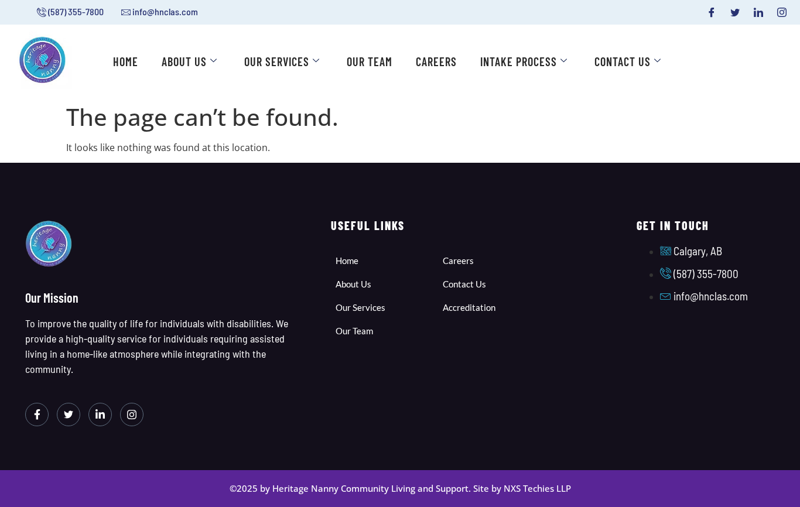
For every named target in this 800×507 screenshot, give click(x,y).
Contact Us (622, 61)
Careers (436, 61)
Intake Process (518, 61)
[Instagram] (782, 12)
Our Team (369, 61)
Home (125, 61)
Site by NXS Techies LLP (522, 488)
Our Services (276, 61)
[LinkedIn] (758, 12)
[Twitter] (735, 12)
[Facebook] (711, 12)
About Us (184, 61)
